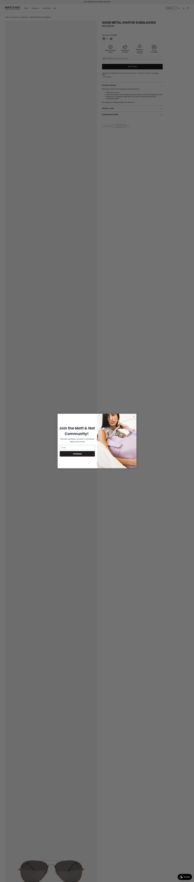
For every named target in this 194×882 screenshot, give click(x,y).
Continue (77, 454)
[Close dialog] (134, 416)
